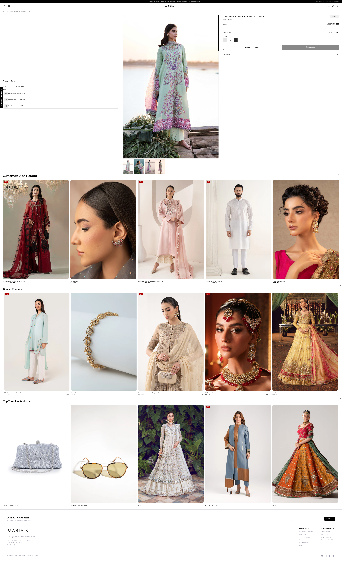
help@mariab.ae (16, 545)
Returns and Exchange (306, 531)
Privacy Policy (303, 534)
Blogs (300, 545)
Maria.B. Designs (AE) (18, 555)
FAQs (300, 540)
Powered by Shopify (32, 555)
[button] (5, 6)
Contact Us (324, 534)
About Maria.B (325, 531)
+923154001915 (19, 542)
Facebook (328, 1)
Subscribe (330, 518)
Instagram (319, 1)
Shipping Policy (326, 537)
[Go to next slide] (338, 175)
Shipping (225, 28)
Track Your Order (304, 543)
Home (4, 11)
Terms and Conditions (328, 540)
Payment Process (304, 537)
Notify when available (1, 97)
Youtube (336, 1)
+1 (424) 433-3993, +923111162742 (20, 540)
